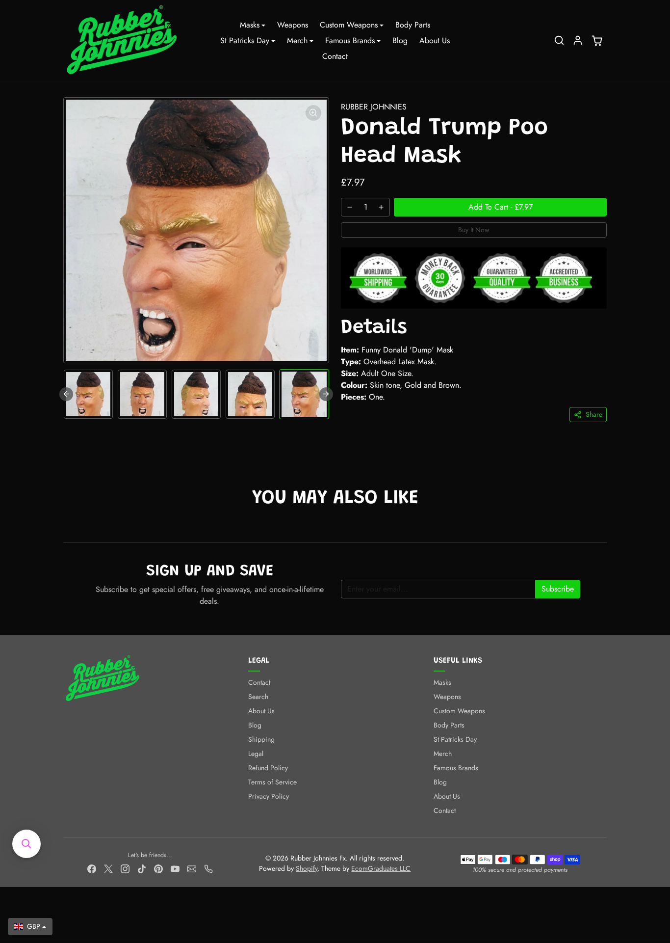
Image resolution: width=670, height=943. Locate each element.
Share (594, 414)
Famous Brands (456, 768)
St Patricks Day (455, 739)
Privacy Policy (268, 796)
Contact (335, 56)
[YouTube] (175, 868)
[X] (108, 868)
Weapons (292, 24)
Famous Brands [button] (350, 40)
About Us (434, 40)
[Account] (577, 40)
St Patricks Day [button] (244, 40)
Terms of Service (272, 782)
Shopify (306, 868)
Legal (255, 753)
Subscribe (557, 588)
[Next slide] (606, 527)
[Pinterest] (158, 868)
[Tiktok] (141, 868)
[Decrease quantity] (350, 207)
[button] (559, 40)
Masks (442, 682)
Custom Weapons (459, 711)
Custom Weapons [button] (349, 24)
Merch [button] (297, 40)
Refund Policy (268, 768)
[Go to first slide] (326, 394)
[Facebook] (91, 868)
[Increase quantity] (381, 207)
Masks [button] (249, 24)
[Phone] (208, 868)
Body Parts (412, 24)
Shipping (261, 739)
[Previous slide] (66, 394)
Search (258, 696)
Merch (443, 753)
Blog (400, 40)
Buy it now (474, 230)
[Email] (191, 868)
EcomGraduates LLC (381, 868)
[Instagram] (125, 868)
